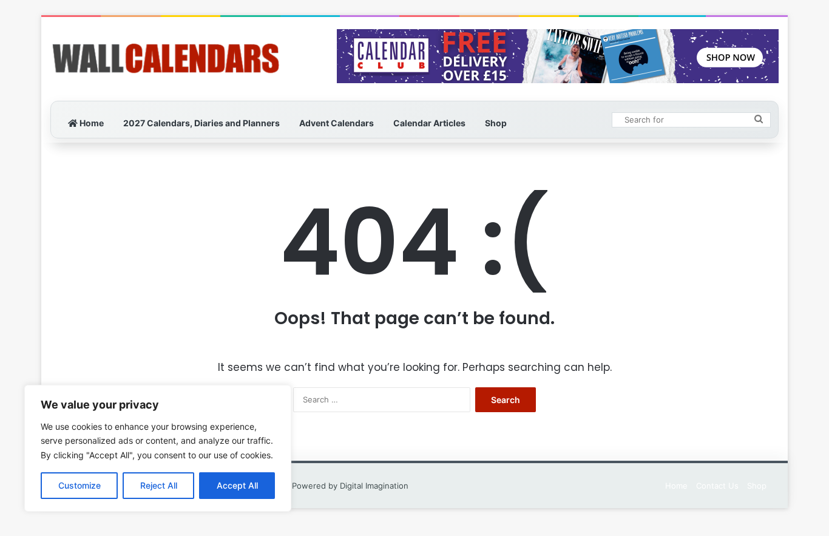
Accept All (237, 485)
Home (91, 123)
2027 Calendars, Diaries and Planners (201, 123)
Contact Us (717, 485)
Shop (496, 123)
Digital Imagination (374, 485)
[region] (157, 448)
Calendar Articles (429, 123)
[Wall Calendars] (165, 58)
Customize (79, 485)
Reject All (158, 485)
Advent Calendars (336, 123)
